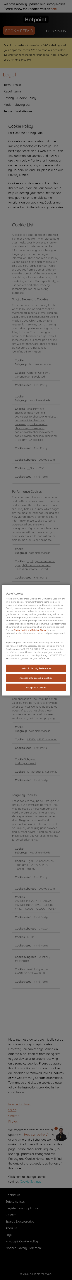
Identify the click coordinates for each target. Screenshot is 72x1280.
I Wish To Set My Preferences (36, 668)
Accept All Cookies (36, 687)
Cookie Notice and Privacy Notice (29, 630)
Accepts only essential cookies (36, 677)
